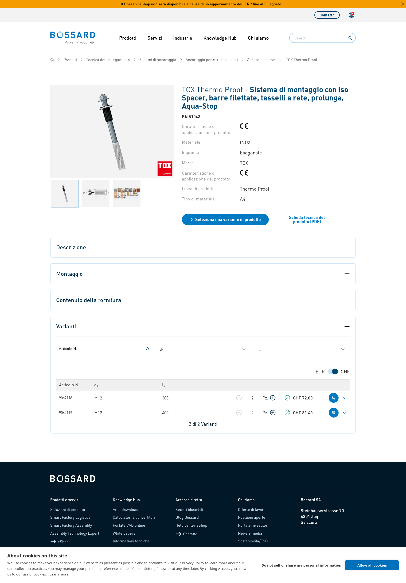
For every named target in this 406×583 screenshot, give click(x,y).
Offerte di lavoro (251, 509)
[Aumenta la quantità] (273, 398)
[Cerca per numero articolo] (147, 349)
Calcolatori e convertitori (134, 517)
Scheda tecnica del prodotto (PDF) (307, 219)
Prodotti (127, 38)
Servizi (155, 38)
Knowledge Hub (220, 38)
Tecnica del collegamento (108, 59)
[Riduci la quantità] (239, 398)
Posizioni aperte (251, 517)
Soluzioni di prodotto (67, 509)
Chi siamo (258, 38)
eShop (63, 541)
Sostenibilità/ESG (253, 540)
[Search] (350, 38)
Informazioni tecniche (131, 540)
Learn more (59, 574)
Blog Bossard (187, 517)
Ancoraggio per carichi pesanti (212, 59)
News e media (250, 533)
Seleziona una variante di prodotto (228, 219)
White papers (124, 533)
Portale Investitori (253, 525)
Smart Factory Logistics (70, 517)
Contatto (327, 14)
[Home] (52, 59)
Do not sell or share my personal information (301, 565)
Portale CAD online (129, 525)
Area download (125, 509)
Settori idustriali (189, 509)
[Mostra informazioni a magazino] (287, 398)
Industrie (182, 38)
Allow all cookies (372, 565)
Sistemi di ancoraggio (157, 59)
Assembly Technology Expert (74, 533)
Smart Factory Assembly (71, 525)
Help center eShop (191, 525)
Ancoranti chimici (262, 59)
